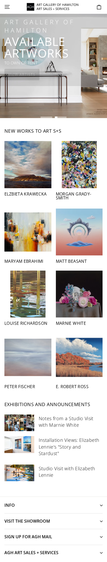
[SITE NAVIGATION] (7, 7)
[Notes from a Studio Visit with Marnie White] (19, 422)
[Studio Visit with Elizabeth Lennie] (19, 473)
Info (9, 505)
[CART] (99, 7)
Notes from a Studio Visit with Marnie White (66, 421)
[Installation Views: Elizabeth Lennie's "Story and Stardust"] (19, 444)
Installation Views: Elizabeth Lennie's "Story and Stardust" (69, 446)
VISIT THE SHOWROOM (27, 521)
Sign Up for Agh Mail (28, 537)
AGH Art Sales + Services (31, 552)
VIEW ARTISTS (22, 74)
